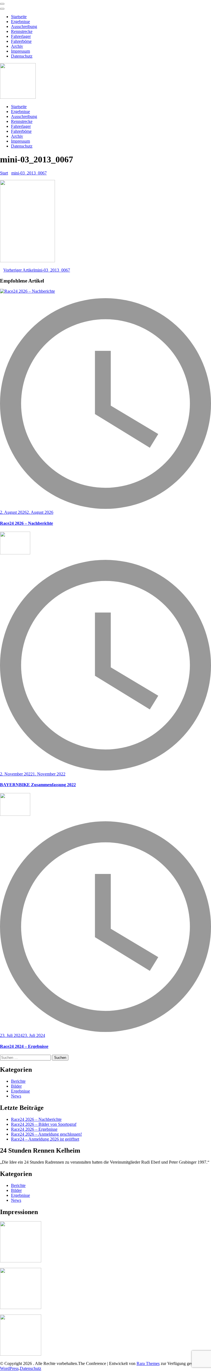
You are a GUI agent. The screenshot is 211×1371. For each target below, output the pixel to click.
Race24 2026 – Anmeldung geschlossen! (46, 1134)
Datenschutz (21, 56)
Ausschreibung (24, 26)
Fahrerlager (21, 36)
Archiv (17, 46)
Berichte (18, 1081)
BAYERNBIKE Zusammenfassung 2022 (38, 784)
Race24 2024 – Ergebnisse (24, 1046)
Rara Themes (148, 1363)
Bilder (16, 1086)
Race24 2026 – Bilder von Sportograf (43, 1124)
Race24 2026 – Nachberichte (26, 523)
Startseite (19, 16)
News (16, 1096)
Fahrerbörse (21, 41)
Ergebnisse (20, 21)
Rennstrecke (21, 31)
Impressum (20, 51)
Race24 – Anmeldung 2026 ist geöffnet (45, 1139)
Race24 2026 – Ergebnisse (34, 1129)
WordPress (9, 1368)
